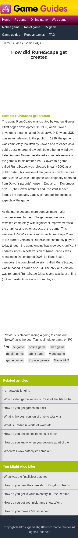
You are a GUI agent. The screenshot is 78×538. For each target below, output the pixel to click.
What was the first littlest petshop (26, 476)
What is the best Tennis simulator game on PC (42, 339)
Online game (39, 19)
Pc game (20, 19)
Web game (59, 19)
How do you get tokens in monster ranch (31, 433)
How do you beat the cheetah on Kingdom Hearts (37, 485)
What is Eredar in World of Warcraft (27, 425)
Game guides (11, 34)
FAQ (52, 34)
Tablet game (32, 27)
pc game (18, 347)
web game (58, 347)
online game (37, 347)
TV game (50, 27)
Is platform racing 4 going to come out (41, 335)
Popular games (34, 34)
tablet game (36, 353)
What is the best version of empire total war (32, 416)
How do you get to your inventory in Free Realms (36, 494)
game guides (15, 360)
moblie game (15, 353)
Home (6, 19)
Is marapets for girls (17, 390)
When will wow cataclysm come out (27, 451)
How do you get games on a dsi (25, 407)
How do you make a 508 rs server (26, 511)
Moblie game (11, 27)
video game (57, 353)
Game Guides (12, 43)
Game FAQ (31, 43)
